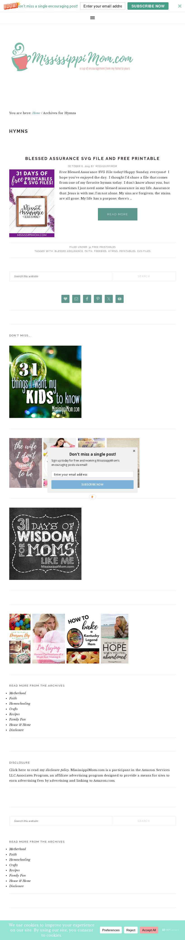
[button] (92, 454)
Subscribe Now (92, 484)
